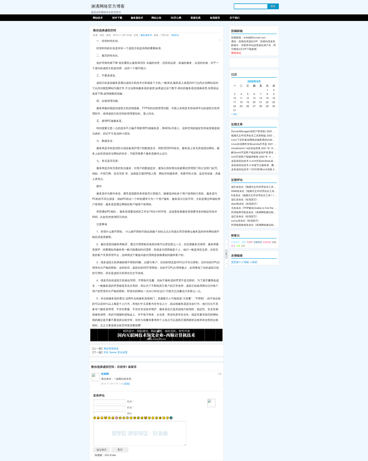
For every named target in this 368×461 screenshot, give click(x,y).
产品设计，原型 (238, 242)
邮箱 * (130, 407)
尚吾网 (105, 373)
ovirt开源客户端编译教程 (244, 156)
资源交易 (195, 17)
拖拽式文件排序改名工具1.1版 (259, 195)
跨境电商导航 (238, 212)
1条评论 (175, 35)
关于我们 (235, 17)
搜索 (272, 6)
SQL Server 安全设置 (115, 352)
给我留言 (215, 17)
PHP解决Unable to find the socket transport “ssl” (271, 208)
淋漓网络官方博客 (108, 6)
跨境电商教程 (238, 225)
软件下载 (117, 17)
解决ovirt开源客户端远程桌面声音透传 (252, 152)
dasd (234, 203)
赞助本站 (236, 53)
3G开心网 (176, 17)
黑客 (243, 245)
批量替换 (267, 242)
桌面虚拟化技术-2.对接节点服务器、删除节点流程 (258, 165)
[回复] (127, 383)
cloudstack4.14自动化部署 (245, 148)
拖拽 (274, 242)
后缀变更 (258, 242)
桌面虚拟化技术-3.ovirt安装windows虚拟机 (254, 161)
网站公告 (156, 17)
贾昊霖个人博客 (240, 262)
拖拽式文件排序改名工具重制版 (248, 135)
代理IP (250, 242)
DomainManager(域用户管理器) (248, 131)
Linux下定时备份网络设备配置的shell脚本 (254, 139)
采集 (238, 245)
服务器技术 (137, 17)
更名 (233, 245)
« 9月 (234, 114)
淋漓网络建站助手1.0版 (269, 212)
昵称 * (130, 401)
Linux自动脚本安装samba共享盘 (249, 144)
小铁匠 (253, 262)
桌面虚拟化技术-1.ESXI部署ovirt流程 (251, 169)
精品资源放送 (111, 348)
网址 (129, 413)
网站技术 (98, 17)
